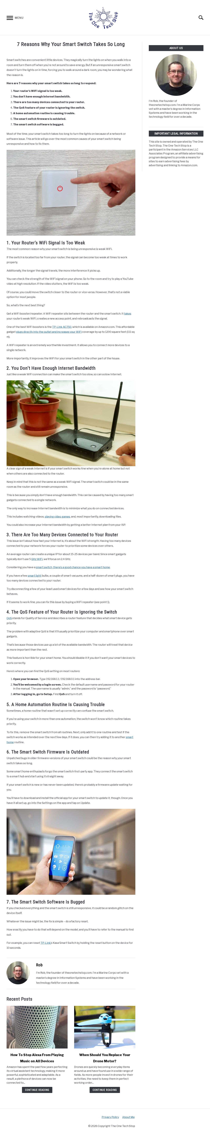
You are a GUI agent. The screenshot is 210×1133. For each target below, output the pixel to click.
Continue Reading (37, 1089)
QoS (9, 618)
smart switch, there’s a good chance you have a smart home (73, 567)
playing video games (57, 516)
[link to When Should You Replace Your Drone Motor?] (104, 1027)
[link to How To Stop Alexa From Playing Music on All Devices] (37, 1027)
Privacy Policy (110, 1117)
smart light (34, 575)
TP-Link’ (46, 942)
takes (127, 313)
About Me (128, 1117)
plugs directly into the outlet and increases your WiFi (49, 331)
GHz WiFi (37, 559)
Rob (39, 965)
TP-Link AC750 (61, 326)
